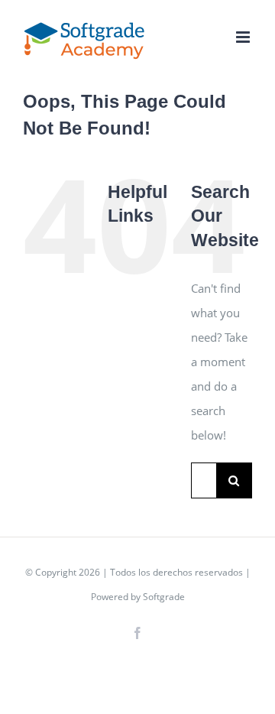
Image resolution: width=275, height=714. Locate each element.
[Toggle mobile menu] (244, 37)
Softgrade (164, 596)
